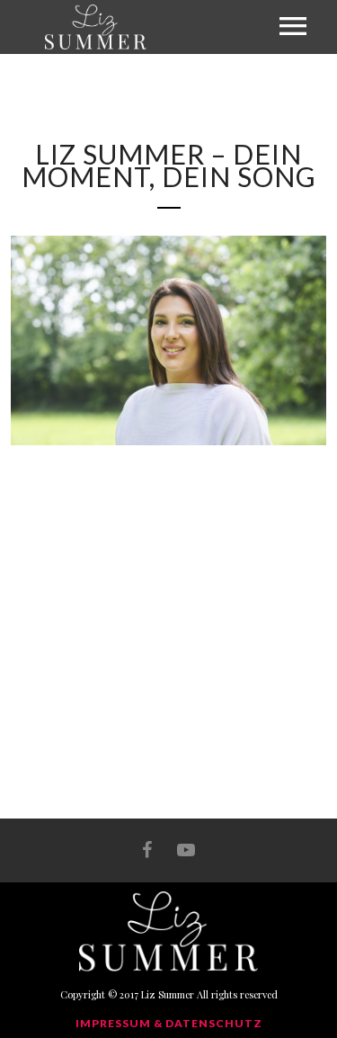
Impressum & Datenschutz (168, 1023)
